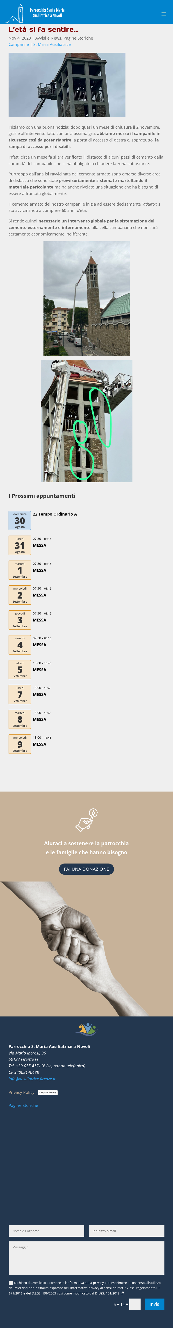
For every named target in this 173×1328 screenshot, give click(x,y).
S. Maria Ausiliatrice (52, 44)
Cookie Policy (47, 1092)
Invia (154, 1304)
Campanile (19, 44)
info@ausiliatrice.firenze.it (32, 1078)
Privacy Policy (21, 1092)
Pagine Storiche (78, 38)
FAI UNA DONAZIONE (86, 869)
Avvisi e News (48, 38)
